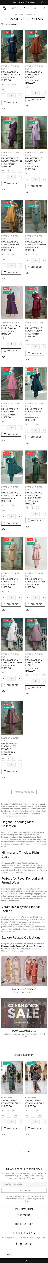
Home (15, 14)
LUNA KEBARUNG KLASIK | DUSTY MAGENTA (9, 746)
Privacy (22, 1196)
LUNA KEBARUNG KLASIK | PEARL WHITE (11, 661)
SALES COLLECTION (24, 1055)
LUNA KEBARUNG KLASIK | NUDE (9, 580)
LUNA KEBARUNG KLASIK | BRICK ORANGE (33, 74)
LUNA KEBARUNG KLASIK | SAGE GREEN (35, 243)
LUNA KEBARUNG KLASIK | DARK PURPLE (11, 159)
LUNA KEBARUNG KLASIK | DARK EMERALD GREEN (33, 495)
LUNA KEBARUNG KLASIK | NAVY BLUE (10, 73)
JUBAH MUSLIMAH (10, 322)
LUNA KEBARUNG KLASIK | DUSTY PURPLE (33, 161)
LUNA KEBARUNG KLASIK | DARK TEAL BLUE (34, 412)
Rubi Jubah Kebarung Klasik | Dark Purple (10, 326)
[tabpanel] (12, 1101)
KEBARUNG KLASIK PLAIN (10, 67)
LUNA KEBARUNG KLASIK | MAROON (34, 329)
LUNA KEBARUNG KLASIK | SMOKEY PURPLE (33, 662)
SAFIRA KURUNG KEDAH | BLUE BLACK (35, 1101)
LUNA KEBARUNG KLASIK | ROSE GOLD (35, 580)
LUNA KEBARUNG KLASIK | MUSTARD (10, 243)
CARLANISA (24, 8)
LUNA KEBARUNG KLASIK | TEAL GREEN (11, 494)
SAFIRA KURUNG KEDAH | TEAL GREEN (11, 1101)
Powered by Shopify (37, 1238)
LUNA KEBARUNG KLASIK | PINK (9, 410)
